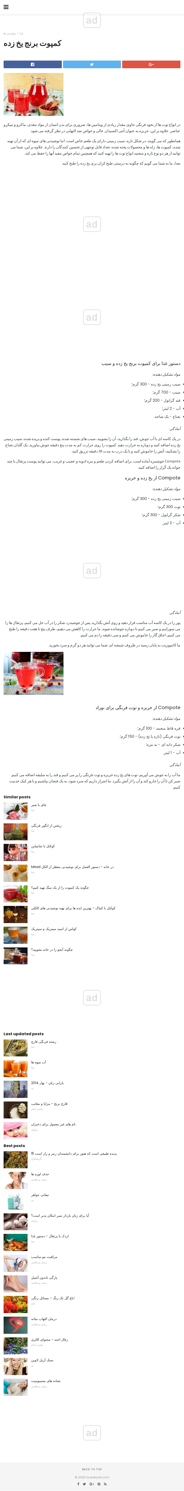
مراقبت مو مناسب (44, 1256)
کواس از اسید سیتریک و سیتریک (54, 928)
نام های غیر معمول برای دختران (53, 1124)
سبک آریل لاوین (42, 1360)
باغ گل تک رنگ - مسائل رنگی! (53, 1298)
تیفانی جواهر (40, 1194)
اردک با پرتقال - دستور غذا (50, 1236)
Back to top (92, 1469)
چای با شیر (38, 804)
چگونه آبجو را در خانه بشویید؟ (52, 949)
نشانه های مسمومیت (46, 1380)
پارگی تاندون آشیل (44, 1277)
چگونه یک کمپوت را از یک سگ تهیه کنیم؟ (60, 887)
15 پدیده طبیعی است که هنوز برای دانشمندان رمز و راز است (74, 1153)
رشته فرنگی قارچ (43, 1041)
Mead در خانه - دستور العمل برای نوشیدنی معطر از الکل (72, 866)
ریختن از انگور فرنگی (46, 825)
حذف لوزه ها (40, 1174)
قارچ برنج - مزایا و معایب (49, 1103)
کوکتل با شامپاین (43, 846)
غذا (21, 33)
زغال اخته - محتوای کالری (49, 1339)
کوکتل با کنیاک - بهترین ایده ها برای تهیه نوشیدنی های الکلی (73, 908)
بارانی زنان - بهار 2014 (47, 1083)
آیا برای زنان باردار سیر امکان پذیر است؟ (60, 1215)
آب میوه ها (38, 1062)
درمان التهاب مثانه (44, 1318)
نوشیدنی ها (10, 33)
